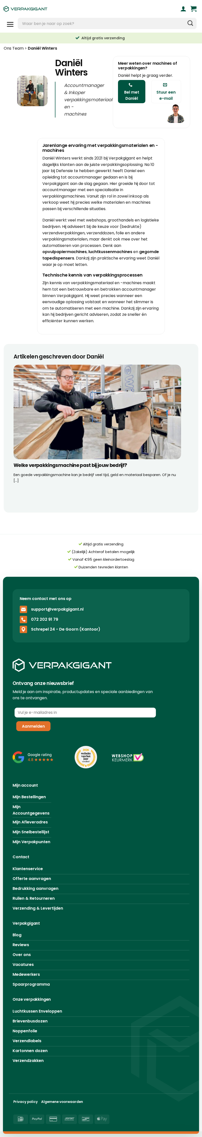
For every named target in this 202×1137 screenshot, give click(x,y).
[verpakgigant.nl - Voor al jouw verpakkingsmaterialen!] (50, 8)
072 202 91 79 (44, 619)
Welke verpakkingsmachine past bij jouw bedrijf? (70, 465)
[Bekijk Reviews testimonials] (33, 757)
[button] (193, 9)
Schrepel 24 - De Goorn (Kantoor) (65, 629)
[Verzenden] (190, 23)
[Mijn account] (183, 9)
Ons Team (14, 48)
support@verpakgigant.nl (57, 609)
